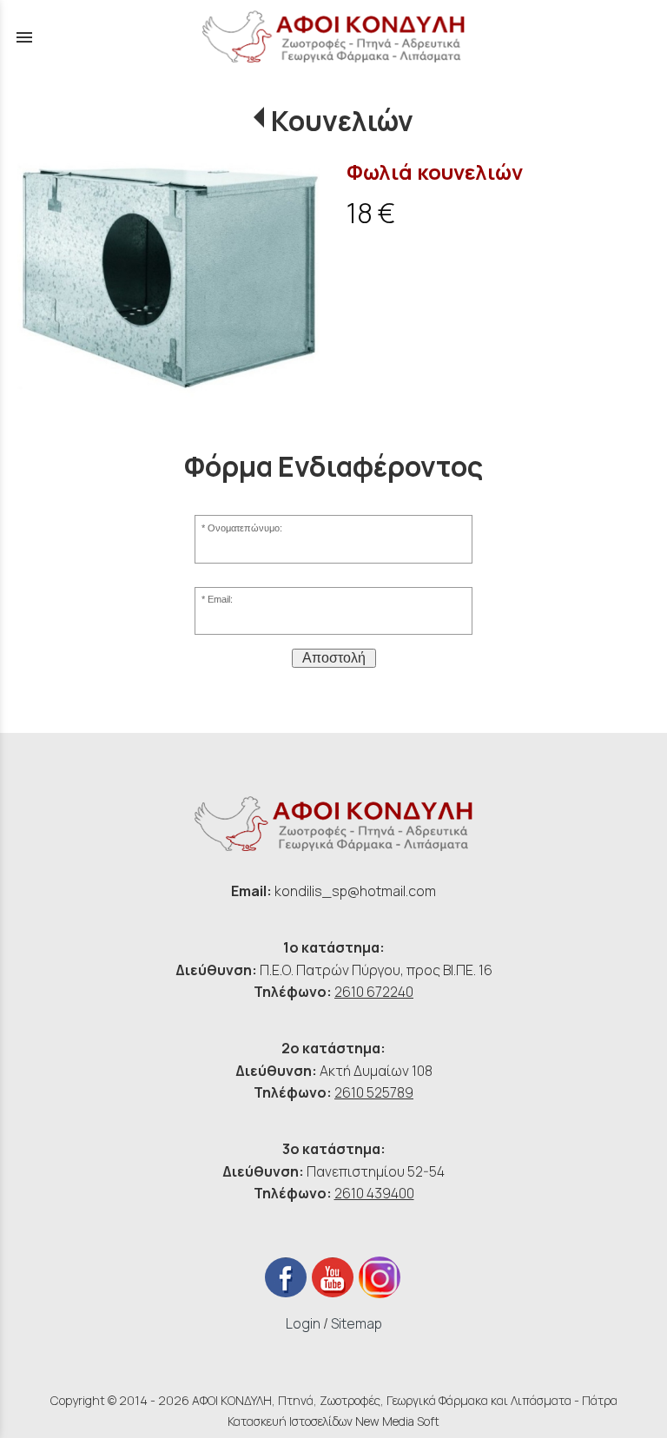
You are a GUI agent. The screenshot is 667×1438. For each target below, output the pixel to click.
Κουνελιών (342, 121)
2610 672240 (373, 991)
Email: (220, 599)
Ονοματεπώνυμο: (245, 528)
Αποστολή (334, 657)
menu (24, 37)
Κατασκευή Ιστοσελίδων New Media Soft (333, 1421)
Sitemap (356, 1323)
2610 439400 (374, 1193)
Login (303, 1323)
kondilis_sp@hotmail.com (355, 890)
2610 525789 (373, 1092)
